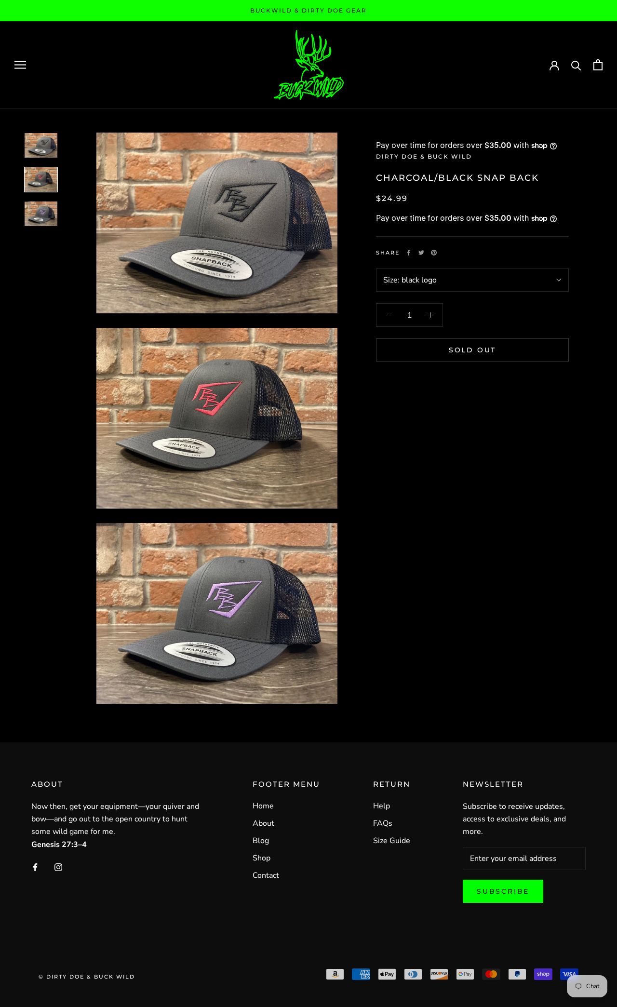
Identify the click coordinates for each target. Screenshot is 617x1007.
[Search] (576, 65)
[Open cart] (598, 64)
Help (381, 806)
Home (263, 806)
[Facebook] (409, 252)
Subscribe (503, 891)
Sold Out (472, 350)
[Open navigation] (20, 64)
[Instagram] (58, 866)
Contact (266, 875)
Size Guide (391, 840)
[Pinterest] (434, 252)
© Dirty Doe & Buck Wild (87, 976)
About (263, 823)
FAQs (382, 823)
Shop (261, 858)
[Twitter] (421, 252)
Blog (261, 840)
